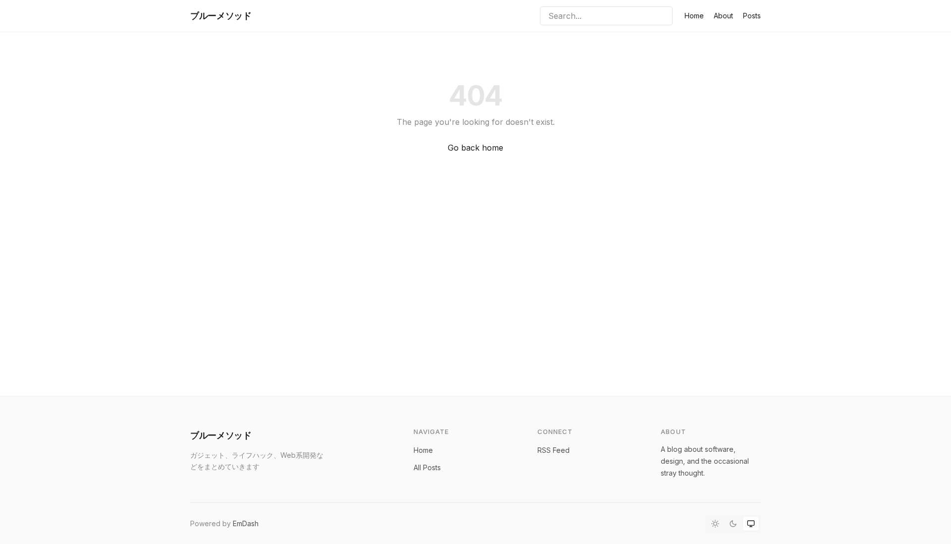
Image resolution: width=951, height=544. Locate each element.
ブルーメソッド (220, 15)
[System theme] (751, 524)
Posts (752, 15)
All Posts (427, 467)
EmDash (246, 523)
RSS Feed (553, 450)
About (723, 15)
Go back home (475, 148)
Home (694, 15)
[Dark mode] (733, 524)
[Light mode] (715, 524)
